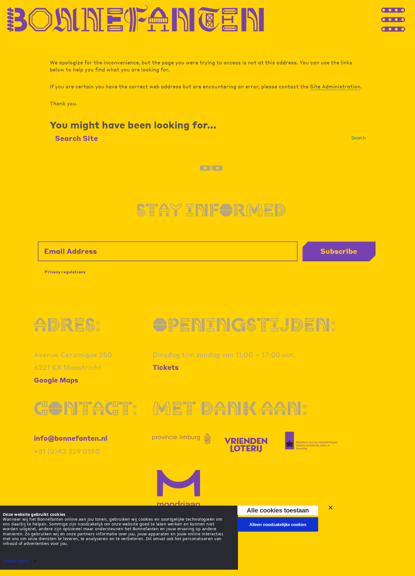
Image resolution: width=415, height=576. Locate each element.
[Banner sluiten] (331, 508)
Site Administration (335, 86)
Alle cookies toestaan (278, 510)
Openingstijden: (244, 324)
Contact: (85, 408)
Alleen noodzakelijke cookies (277, 524)
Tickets (165, 367)
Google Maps (56, 380)
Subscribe (338, 251)
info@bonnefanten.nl (70, 438)
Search (358, 138)
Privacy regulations (65, 271)
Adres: (67, 324)
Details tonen (16, 560)
